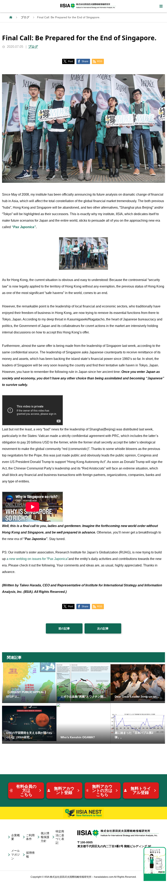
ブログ (33, 46)
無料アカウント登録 (64, 790)
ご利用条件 (30, 837)
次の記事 (103, 628)
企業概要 (15, 837)
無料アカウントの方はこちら (102, 790)
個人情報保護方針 (45, 837)
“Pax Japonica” (24, 227)
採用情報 (30, 854)
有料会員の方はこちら (26, 790)
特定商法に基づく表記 (60, 837)
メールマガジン (15, 854)
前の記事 (64, 628)
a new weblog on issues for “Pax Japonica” (37, 559)
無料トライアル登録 (141, 790)
